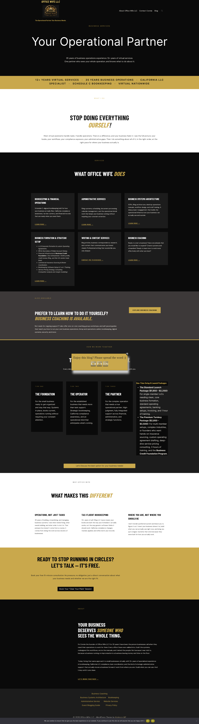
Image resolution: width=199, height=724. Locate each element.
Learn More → (41, 224)
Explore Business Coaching (145, 310)
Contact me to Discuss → (92, 260)
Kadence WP (120, 717)
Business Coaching (99, 694)
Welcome (113, 11)
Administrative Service (90, 701)
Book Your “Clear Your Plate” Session (75, 589)
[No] (196, 721)
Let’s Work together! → (88, 679)
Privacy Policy (111, 705)
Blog (156, 11)
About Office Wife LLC (128, 11)
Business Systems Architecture (93, 697)
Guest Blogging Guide (91, 705)
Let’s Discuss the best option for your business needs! (99, 466)
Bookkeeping (113, 697)
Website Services (111, 701)
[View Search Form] (162, 11)
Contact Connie (145, 11)
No (153, 721)
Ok (148, 721)
